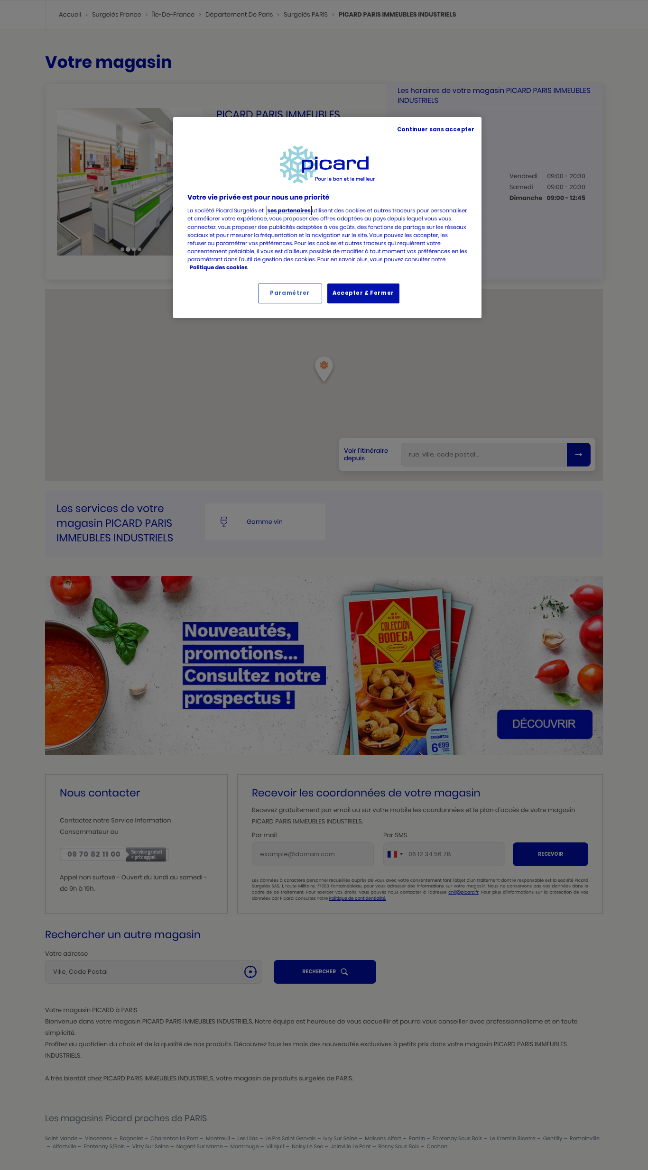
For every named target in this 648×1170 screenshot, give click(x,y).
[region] (327, 217)
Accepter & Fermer (363, 293)
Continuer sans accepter (435, 129)
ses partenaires (289, 210)
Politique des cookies (219, 267)
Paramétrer (290, 293)
